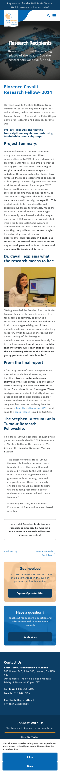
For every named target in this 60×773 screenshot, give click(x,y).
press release (22, 412)
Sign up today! (41, 7)
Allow (30, 757)
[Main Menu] (54, 15)
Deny (30, 766)
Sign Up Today (30, 737)
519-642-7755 (22, 693)
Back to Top (11, 551)
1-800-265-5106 (25, 689)
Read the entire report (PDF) (32, 408)
